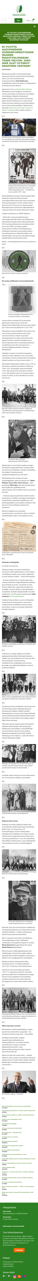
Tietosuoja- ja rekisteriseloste (13, 1262)
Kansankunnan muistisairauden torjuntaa (12, 1145)
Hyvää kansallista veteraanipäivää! (11, 1150)
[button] (34, 26)
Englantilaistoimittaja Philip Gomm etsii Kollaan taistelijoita (17, 1177)
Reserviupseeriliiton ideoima (21, 89)
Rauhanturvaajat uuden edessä (9, 1141)
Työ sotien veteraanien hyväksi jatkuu (12, 1128)
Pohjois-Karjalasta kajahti (8, 1167)
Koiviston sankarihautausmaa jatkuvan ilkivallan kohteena (17, 1163)
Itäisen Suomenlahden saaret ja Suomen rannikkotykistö (16, 1106)
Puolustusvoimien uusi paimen (10, 1137)
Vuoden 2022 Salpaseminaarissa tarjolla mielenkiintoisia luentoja (18, 1158)
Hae (18, 20)
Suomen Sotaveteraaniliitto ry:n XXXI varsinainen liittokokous (18, 1115)
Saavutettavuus (8, 1264)
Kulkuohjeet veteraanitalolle (12, 1223)
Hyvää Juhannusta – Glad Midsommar (12, 1132)
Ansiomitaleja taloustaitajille (9, 1123)
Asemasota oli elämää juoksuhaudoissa (12, 1182)
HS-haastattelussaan (16, 596)
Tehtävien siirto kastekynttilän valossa (12, 1119)
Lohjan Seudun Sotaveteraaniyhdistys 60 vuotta (14, 1154)
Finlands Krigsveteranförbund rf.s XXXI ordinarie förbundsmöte (18, 1110)
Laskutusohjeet (8, 1266)
